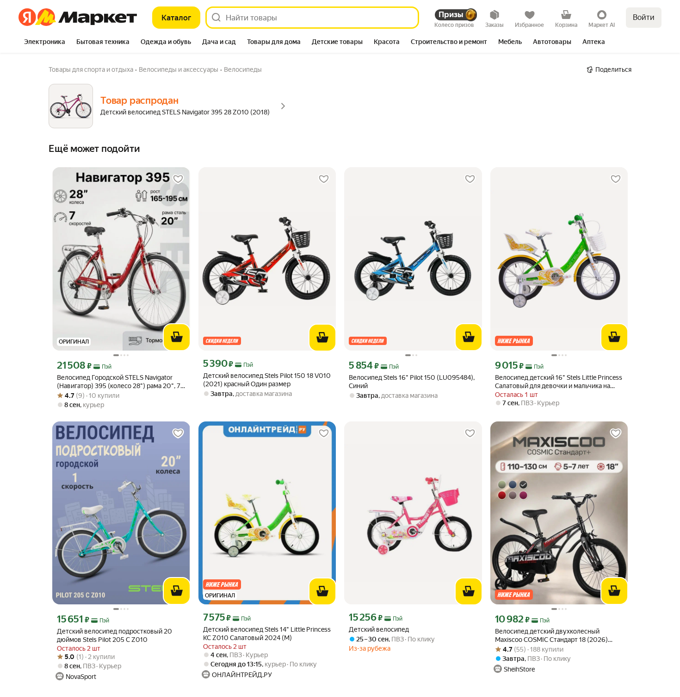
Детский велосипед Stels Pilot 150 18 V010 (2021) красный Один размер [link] (267, 380)
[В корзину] (177, 337)
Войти (644, 17)
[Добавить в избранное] (178, 179)
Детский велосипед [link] (379, 629)
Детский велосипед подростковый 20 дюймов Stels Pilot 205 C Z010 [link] (114, 635)
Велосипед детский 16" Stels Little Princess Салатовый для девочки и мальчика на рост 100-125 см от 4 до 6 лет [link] (558, 382)
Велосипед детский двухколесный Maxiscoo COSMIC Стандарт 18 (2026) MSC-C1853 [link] (551, 636)
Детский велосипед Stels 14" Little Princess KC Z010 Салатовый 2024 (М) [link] (267, 633)
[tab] (45, 42)
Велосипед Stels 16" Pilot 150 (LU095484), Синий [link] (412, 381)
